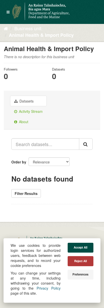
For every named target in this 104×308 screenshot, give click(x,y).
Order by (18, 161)
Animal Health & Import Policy (41, 35)
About (23, 121)
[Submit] (86, 144)
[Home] (6, 28)
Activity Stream (30, 111)
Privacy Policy (49, 288)
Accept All (80, 247)
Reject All (80, 261)
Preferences (80, 274)
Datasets (26, 101)
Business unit (27, 28)
